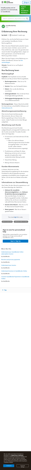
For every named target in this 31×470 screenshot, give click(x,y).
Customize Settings (22, 466)
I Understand (8, 465)
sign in (16, 217)
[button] (2, 2)
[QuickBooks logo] (8, 2)
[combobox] (15, 19)
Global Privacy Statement (17, 455)
